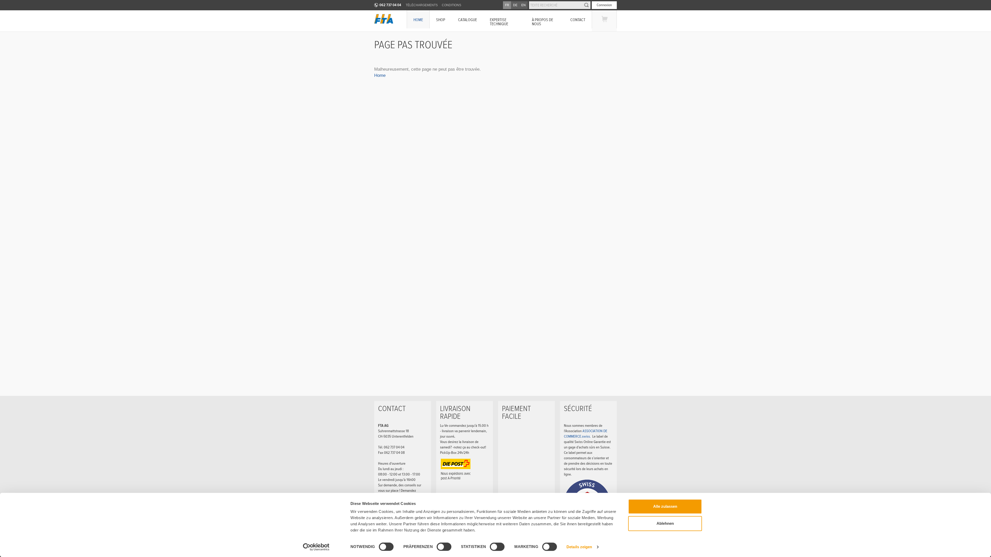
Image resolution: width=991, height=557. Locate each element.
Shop (440, 19)
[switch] (440, 547)
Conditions (451, 5)
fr (507, 5)
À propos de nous (542, 21)
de (515, 5)
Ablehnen (665, 523)
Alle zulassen (665, 506)
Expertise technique (499, 21)
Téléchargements (422, 5)
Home (418, 19)
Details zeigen (579, 547)
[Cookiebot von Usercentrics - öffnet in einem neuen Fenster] (316, 547)
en (523, 5)
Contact (577, 19)
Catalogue (467, 19)
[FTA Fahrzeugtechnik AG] (383, 19)
